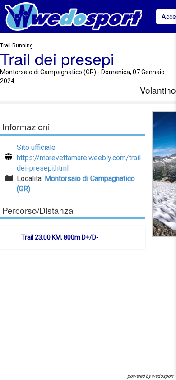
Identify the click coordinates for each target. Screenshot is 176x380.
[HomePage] (73, 16)
